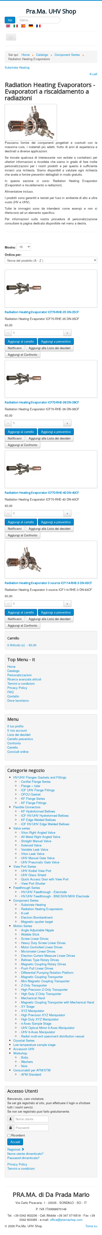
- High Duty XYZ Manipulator (39, 1019)
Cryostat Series (24, 1040)
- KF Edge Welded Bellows (37, 819)
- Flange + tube (29, 785)
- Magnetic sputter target (36, 921)
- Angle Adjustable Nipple (36, 930)
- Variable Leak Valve (33, 849)
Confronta (14, 743)
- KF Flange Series (32, 798)
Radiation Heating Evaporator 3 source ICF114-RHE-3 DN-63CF (48, 583)
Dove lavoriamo (18, 700)
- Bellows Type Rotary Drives (39, 959)
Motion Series (22, 926)
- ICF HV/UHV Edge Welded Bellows (44, 824)
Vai (10, 20)
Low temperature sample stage (34, 1044)
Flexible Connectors (27, 807)
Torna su (91, 1226)
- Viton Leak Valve (31, 853)
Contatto (13, 696)
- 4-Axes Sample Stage (35, 1023)
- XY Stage (26, 1006)
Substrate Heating (17, 67)
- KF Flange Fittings (32, 802)
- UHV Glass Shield (32, 875)
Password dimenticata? (23, 1158)
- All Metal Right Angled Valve (39, 836)
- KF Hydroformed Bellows (37, 811)
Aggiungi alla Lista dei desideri (49, 348)
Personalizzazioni (19, 675)
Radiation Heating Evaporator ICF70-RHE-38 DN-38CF (42, 402)
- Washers (26, 1061)
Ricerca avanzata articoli (24, 679)
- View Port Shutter (32, 883)
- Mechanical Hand (32, 998)
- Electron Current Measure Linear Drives (47, 955)
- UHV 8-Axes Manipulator (37, 1032)
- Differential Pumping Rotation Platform (46, 972)
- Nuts (23, 1066)
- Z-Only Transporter (33, 985)
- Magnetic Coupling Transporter (41, 976)
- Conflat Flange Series (35, 781)
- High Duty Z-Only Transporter (40, 993)
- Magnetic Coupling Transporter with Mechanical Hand (56, 1002)
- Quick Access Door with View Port (44, 879)
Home (11, 666)
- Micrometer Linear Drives (37, 951)
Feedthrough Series (26, 887)
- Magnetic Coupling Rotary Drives (42, 964)
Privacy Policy (17, 688)
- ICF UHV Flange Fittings (37, 790)
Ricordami (18, 1135)
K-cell (93, 74)
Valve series (21, 828)
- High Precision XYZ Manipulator (42, 1015)
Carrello (12, 747)
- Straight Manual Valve (35, 841)
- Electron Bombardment (36, 917)
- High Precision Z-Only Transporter (43, 989)
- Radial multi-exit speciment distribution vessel (51, 1036)
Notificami (15, 348)
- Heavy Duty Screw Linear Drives (42, 943)
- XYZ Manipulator (31, 1010)
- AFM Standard (30, 1074)
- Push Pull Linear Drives (36, 968)
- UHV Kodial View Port (35, 870)
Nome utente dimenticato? (25, 1153)
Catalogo (13, 671)
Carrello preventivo (20, 739)
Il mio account (17, 730)
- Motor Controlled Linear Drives (41, 947)
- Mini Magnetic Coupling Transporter (44, 981)
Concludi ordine (17, 752)
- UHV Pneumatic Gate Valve (39, 862)
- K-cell (24, 913)
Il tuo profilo (15, 726)
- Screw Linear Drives (34, 938)
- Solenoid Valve (30, 845)
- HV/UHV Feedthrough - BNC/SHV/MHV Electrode (54, 896)
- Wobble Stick (29, 934)
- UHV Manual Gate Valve (37, 858)
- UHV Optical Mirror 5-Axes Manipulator (46, 1027)
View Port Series (24, 866)
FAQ (10, 692)
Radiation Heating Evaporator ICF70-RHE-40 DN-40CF (42, 492)
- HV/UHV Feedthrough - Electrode (43, 892)
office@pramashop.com (66, 1219)
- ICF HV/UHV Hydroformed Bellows (44, 815)
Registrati (14, 1149)
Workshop (20, 1053)
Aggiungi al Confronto (22, 354)
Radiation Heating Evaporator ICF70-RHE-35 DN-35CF (42, 312)
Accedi (15, 1142)
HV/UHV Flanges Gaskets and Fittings (39, 777)
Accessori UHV (23, 1049)
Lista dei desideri (19, 735)
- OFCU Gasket (30, 794)
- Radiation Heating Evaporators (41, 909)
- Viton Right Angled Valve (37, 832)
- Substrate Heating (32, 904)
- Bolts (23, 1057)
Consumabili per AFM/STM (32, 1070)
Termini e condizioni (21, 683)
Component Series (26, 900)
